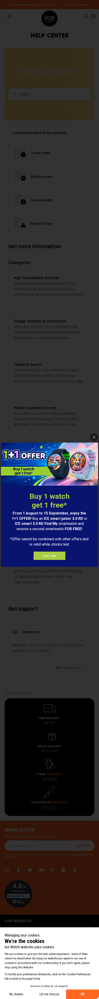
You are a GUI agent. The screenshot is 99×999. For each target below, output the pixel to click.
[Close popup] (94, 437)
